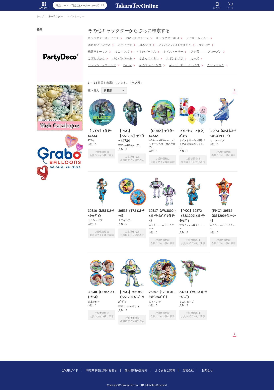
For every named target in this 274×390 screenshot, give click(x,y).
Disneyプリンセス (99, 44)
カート (230, 8)
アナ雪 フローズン (206, 51)
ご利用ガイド (69, 370)
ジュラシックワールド (102, 65)
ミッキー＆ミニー (197, 38)
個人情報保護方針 (136, 370)
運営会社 (188, 370)
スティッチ (125, 44)
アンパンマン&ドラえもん (175, 44)
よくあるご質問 (165, 370)
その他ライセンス (150, 65)
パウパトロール (122, 58)
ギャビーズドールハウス (184, 65)
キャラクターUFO (167, 38)
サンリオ (204, 44)
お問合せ (207, 370)
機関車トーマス (98, 51)
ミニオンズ (122, 51)
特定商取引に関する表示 (101, 370)
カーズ (195, 58)
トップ (40, 16)
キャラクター (55, 16)
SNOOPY (145, 44)
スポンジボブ (174, 58)
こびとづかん (96, 58)
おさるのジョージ (137, 38)
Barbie (127, 65)
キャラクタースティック (103, 38)
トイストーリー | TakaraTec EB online (137, 5)
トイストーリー (173, 51)
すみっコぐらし (149, 58)
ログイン (217, 8)
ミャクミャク (215, 65)
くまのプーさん (146, 51)
